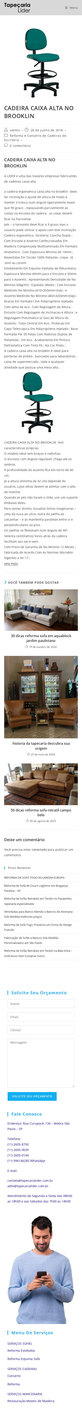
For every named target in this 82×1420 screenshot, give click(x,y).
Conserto (14, 1376)
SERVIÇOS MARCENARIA (24, 1394)
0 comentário (20, 146)
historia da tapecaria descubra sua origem (41, 746)
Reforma (13, 1384)
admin (15, 130)
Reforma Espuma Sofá (23, 1359)
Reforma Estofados (21, 1350)
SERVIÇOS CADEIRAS (22, 1369)
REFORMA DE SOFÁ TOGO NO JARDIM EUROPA (34, 878)
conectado (39, 849)
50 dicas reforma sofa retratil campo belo (41, 812)
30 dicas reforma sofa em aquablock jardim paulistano (41, 638)
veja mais (11, 563)
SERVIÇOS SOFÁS (19, 1343)
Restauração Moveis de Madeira (30, 1401)
